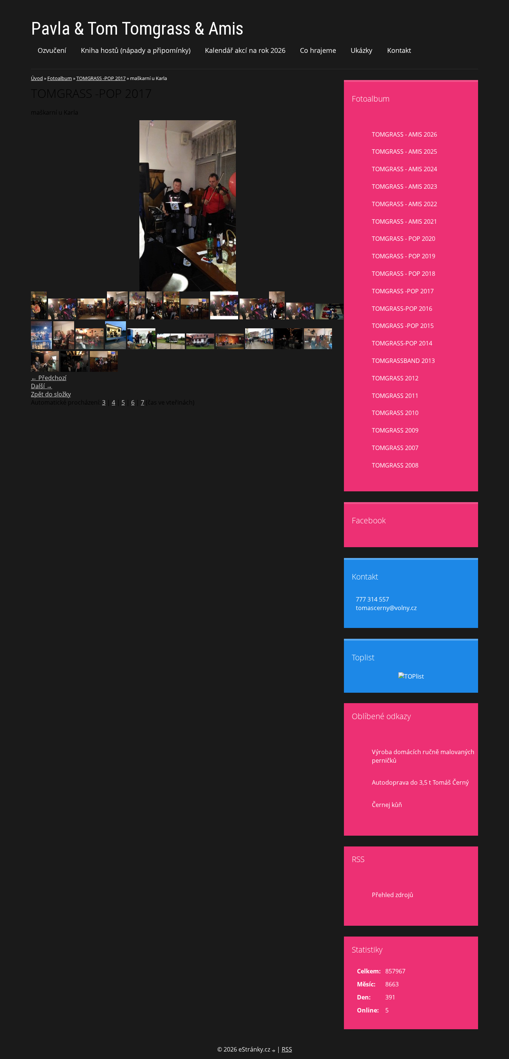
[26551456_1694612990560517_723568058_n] (74, 370)
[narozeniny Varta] (224, 317)
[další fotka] (331, 205)
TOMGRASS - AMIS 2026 (404, 134)
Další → (41, 386)
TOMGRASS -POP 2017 (101, 78)
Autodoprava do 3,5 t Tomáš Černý (420, 782)
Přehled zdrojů (392, 895)
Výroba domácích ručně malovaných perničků (423, 756)
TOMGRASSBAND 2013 (403, 361)
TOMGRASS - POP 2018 (403, 273)
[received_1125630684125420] (115, 347)
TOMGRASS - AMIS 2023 (404, 186)
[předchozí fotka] (43, 205)
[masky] (137, 317)
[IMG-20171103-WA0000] (63, 347)
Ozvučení (52, 50)
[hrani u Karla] (39, 317)
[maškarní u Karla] (154, 317)
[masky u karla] (117, 317)
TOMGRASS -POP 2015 (403, 326)
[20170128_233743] (330, 317)
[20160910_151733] (200, 347)
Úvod (37, 78)
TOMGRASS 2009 (395, 430)
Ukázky (361, 50)
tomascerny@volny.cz (386, 608)
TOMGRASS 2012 (395, 378)
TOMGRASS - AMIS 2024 (404, 169)
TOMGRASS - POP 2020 (403, 239)
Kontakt (399, 50)
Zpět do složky (51, 394)
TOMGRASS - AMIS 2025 (404, 151)
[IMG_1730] (62, 317)
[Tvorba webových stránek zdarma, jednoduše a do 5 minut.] (274, 1050)
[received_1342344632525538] (141, 347)
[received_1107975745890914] (41, 347)
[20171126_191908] (90, 347)
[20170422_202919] (230, 347)
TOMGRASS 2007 (395, 448)
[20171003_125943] (259, 347)
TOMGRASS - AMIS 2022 (404, 204)
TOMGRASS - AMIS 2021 (404, 221)
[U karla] (277, 317)
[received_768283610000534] (104, 370)
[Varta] (300, 317)
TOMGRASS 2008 (395, 465)
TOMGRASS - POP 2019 (403, 256)
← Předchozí (48, 378)
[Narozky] (254, 317)
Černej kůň (387, 805)
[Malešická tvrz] (91, 317)
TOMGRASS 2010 (395, 413)
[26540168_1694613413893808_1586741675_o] (45, 370)
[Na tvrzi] (195, 317)
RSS (287, 1049)
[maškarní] (171, 317)
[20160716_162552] (171, 347)
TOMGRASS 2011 (395, 396)
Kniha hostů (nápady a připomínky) (135, 50)
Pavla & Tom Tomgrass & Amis (137, 28)
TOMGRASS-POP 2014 (402, 343)
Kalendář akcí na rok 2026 (245, 50)
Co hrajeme (318, 50)
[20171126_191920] (318, 347)
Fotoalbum (59, 78)
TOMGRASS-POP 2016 (402, 308)
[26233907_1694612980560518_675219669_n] (289, 347)
